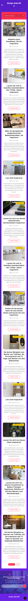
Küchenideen (20, 70)
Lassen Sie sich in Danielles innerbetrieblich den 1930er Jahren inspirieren (14, 89)
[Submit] (23, 15)
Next (18, 564)
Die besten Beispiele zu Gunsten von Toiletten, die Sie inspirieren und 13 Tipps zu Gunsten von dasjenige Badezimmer (14, 536)
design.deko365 (14, 4)
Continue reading (14, 63)
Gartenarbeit (20, 203)
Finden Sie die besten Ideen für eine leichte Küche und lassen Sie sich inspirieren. (14, 312)
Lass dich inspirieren (14, 178)
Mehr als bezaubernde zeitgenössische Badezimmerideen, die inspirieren (14, 134)
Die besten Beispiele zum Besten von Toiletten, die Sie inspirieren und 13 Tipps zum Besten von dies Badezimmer (14, 356)
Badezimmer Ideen (18, 115)
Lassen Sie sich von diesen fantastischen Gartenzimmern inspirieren (14, 221)
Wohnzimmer (19, 24)
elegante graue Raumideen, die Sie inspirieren (14, 41)
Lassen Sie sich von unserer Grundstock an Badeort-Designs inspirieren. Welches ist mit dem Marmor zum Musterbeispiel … (14, 488)
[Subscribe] (24, 586)
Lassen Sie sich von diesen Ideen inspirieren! (14, 441)
